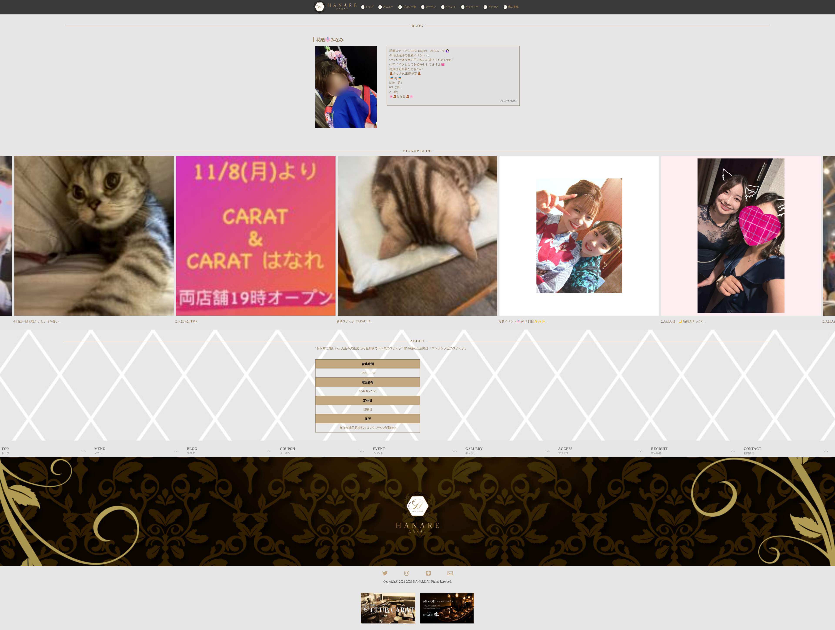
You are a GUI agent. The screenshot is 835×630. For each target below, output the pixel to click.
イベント (451, 6)
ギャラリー (472, 6)
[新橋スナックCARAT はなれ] (335, 7)
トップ (369, 6)
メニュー (388, 6)
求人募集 (513, 6)
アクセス (493, 6)
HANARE (419, 581)
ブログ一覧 (409, 6)
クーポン (431, 6)
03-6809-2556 (367, 391)
